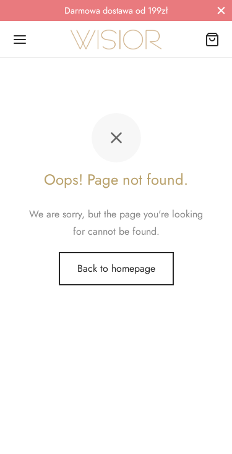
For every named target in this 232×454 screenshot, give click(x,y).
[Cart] (212, 39)
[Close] (221, 10)
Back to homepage (116, 268)
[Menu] (19, 39)
